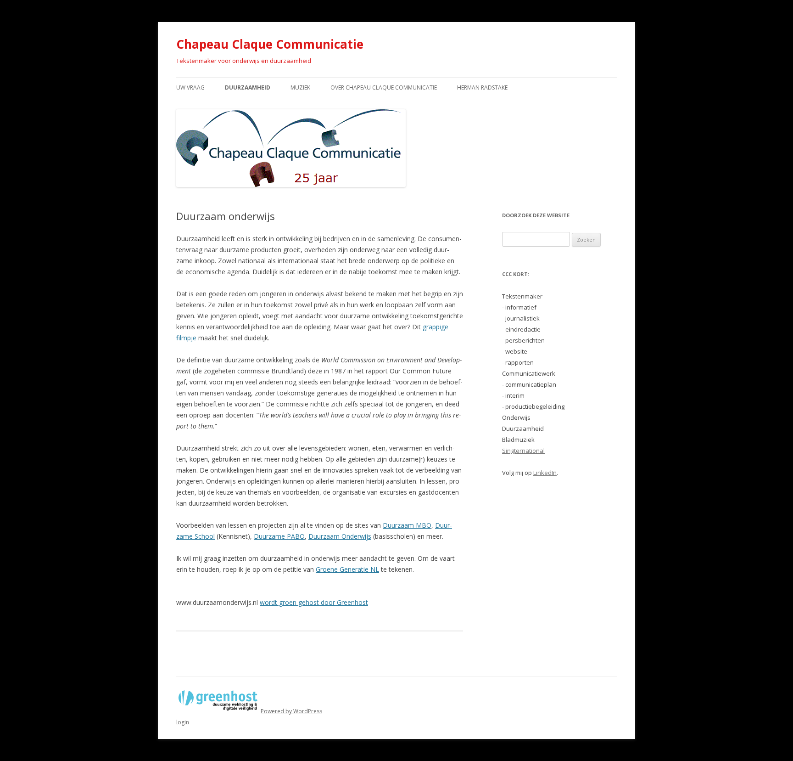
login (182, 722)
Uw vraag (190, 87)
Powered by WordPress (291, 711)
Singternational (523, 450)
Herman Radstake (482, 87)
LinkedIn (545, 472)
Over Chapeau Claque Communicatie (383, 87)
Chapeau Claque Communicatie (269, 44)
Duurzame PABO (279, 536)
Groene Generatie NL (347, 569)
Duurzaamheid (247, 87)
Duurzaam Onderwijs (339, 536)
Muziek (300, 87)
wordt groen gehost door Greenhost (314, 602)
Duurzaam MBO (407, 525)
